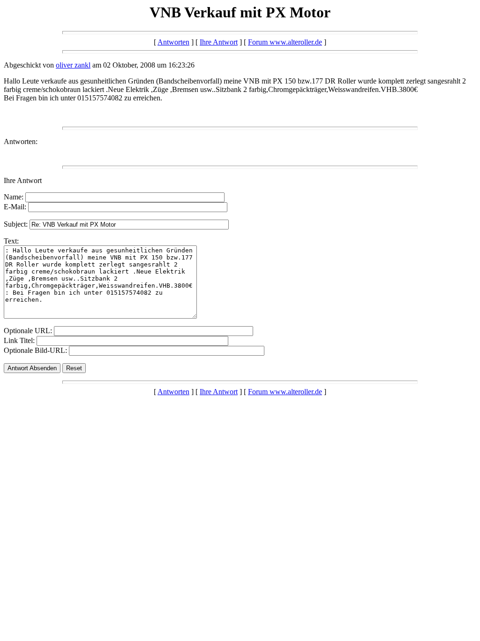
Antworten (173, 42)
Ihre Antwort (219, 42)
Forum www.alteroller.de (285, 42)
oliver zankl (73, 65)
